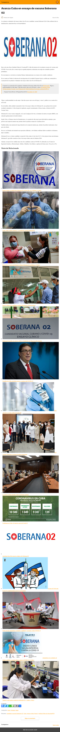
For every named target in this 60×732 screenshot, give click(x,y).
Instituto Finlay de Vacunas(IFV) (46, 713)
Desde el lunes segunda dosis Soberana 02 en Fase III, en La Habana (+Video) (21, 190)
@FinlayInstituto (7, 89)
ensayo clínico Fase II (32, 713)
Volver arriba (56, 725)
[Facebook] (2, 706)
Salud (16, 710)
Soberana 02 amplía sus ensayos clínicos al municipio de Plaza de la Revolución (22, 341)
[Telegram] (7, 706)
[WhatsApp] (10, 706)
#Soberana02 (46, 85)
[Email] (15, 706)
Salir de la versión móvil (30, 730)
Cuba (8, 710)
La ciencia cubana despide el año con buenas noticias (15, 494)
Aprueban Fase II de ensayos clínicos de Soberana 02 (15, 556)
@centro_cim (14, 89)
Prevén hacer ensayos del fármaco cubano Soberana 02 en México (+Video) (21, 265)
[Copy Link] (17, 706)
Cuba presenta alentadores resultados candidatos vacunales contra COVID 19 (21, 630)
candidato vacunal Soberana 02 (15, 713)
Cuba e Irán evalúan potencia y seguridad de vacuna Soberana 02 (18, 230)
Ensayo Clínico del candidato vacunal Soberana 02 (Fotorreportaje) (19, 305)
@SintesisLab (21, 89)
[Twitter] (5, 706)
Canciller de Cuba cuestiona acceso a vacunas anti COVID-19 (17, 381)
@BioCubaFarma (29, 89)
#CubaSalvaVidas (45, 87)
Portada (13, 710)
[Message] (12, 706)
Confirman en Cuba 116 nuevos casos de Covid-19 (15, 523)
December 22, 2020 (32, 92)
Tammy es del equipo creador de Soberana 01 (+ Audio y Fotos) (18, 700)
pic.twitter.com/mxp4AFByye (41, 89)
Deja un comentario (30, 718)
